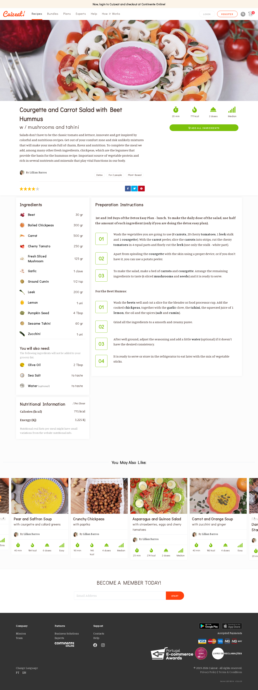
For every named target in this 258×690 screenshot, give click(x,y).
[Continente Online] (71, 643)
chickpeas (132, 307)
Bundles (52, 14)
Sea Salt (34, 375)
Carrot (33, 235)
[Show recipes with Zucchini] (22, 333)
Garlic (32, 271)
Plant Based (134, 174)
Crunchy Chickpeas (89, 518)
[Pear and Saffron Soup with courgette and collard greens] (39, 496)
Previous (3, 518)
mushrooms (163, 276)
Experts (81, 14)
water (196, 339)
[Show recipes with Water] (22, 385)
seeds (184, 276)
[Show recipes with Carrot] (22, 235)
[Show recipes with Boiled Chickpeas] (22, 225)
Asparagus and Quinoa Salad (157, 518)
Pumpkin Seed (38, 313)
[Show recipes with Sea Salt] (22, 375)
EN (24, 672)
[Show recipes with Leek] (22, 291)
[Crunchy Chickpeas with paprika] (99, 496)
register (227, 14)
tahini (195, 307)
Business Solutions (67, 633)
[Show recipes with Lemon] (22, 302)
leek (222, 234)
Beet (31, 214)
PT (17, 672)
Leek (31, 292)
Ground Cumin (38, 281)
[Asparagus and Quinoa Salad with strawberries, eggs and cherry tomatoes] (158, 496)
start (175, 595)
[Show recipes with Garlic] (22, 271)
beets (131, 302)
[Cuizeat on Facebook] (95, 645)
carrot (156, 239)
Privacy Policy (208, 672)
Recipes (37, 14)
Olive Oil (34, 365)
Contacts (98, 633)
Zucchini (34, 333)
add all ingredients (204, 127)
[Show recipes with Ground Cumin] (22, 281)
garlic (171, 307)
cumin (174, 313)
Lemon (33, 302)
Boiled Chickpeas (41, 225)
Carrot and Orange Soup (212, 518)
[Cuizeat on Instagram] (103, 645)
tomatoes (208, 234)
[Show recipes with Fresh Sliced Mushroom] (22, 258)
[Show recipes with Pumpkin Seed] (22, 312)
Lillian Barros (38, 172)
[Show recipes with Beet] (22, 214)
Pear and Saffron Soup (33, 518)
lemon (118, 313)
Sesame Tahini (39, 323)
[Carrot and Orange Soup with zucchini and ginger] (218, 496)
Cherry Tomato (39, 246)
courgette (129, 239)
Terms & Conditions (230, 672)
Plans (67, 14)
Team (19, 638)
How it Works (111, 14)
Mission (21, 633)
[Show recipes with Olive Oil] (22, 364)
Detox (99, 174)
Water (33, 386)
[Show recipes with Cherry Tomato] (22, 246)
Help (94, 14)
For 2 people (115, 174)
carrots (180, 234)
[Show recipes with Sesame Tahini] (22, 323)
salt (159, 313)
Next (254, 518)
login (207, 14)
